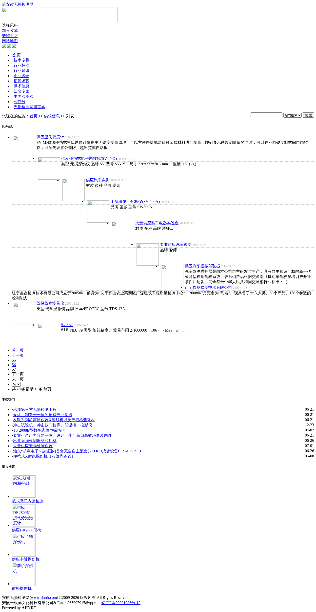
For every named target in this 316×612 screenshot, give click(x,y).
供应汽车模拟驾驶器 (202, 266)
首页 (34, 116)
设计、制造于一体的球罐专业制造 (42, 415)
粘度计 (67, 325)
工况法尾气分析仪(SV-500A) (135, 201)
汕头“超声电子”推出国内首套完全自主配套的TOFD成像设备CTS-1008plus (77, 451)
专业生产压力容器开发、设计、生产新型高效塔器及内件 (62, 435)
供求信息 (21, 86)
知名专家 (21, 91)
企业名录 (21, 76)
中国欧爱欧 (23, 96)
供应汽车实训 (98, 180)
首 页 (16, 55)
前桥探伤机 (22, 588)
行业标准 (21, 65)
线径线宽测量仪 (50, 303)
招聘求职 (21, 81)
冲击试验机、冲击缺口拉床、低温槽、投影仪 (52, 425)
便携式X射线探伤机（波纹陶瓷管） (44, 456)
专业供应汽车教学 (176, 244)
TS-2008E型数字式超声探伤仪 (39, 430)
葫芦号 (19, 102)
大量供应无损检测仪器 (33, 446)
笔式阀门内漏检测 (27, 501)
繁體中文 (10, 36)
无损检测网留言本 (29, 107)
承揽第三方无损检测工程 (35, 409)
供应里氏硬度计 (50, 137)
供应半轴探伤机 (26, 559)
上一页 (18, 355)
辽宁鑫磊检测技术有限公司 (208, 287)
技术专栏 (21, 60)
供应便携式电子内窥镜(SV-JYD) (89, 158)
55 (14, 360)
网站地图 (10, 41)
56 (14, 365)
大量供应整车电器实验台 (157, 223)
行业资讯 (21, 70)
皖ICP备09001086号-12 (120, 603)
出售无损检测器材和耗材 (35, 441)
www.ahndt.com (44, 597)
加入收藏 (10, 30)
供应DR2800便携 (26, 530)
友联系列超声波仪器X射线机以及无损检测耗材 (54, 420)
